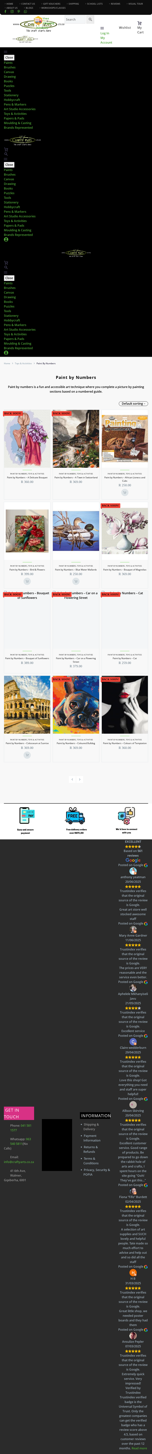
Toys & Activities (15, 114)
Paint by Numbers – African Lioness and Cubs (124, 479)
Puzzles (9, 86)
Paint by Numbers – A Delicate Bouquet (27, 477)
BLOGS (29, 7)
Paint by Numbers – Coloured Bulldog (76, 743)
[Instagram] (12, 11)
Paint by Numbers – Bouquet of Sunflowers (27, 658)
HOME (9, 3)
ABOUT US (12, 7)
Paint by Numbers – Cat (125, 658)
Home (7, 363)
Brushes (10, 67)
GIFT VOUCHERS (51, 3)
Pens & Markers (15, 104)
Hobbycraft (12, 100)
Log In (104, 33)
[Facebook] (5, 11)
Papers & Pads (14, 118)
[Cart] (139, 23)
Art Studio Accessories (20, 109)
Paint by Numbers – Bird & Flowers (27, 569)
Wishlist (125, 28)
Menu (102, 28)
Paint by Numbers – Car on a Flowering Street (76, 660)
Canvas (9, 72)
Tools (7, 90)
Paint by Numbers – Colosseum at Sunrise (27, 743)
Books (8, 81)
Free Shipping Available (45, 23)
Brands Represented (18, 128)
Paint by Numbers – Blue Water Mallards (76, 569)
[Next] (79, 779)
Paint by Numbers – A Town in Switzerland (76, 477)
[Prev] (72, 779)
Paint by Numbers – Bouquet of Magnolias (124, 569)
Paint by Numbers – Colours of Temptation (125, 743)
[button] (6, 154)
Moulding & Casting (17, 123)
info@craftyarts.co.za (19, 1162)
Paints (8, 63)
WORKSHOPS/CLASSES (53, 7)
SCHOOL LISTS (95, 3)
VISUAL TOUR (135, 3)
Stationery (11, 95)
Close (9, 57)
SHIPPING (74, 3)
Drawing (10, 77)
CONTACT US (28, 3)
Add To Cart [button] (124, 492)
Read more (139, 1448)
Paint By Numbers (18, 474)
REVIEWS (115, 3)
